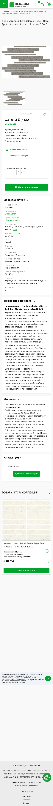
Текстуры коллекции (18, 156)
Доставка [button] (10, 399)
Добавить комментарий (26, 474)
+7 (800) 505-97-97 (32, 782)
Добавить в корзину (26, 187)
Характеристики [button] (14, 200)
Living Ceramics (12, 220)
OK (48, 678)
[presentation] (43, 492)
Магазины (26, 796)
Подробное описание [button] (18, 301)
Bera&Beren (10, 214)
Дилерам (26, 803)
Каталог (26, 800)
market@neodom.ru (30, 786)
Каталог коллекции (18, 149)
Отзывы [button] (11, 458)
